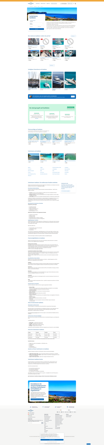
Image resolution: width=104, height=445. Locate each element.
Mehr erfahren (43, 437)
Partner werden (68, 416)
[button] (37, 3)
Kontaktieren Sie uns (32, 417)
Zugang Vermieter (69, 415)
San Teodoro (67, 172)
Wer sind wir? (46, 415)
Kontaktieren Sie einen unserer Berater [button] (37, 399)
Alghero (29, 167)
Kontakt (73, 96)
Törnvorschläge (57, 427)
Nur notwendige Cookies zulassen (52, 441)
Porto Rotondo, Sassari (56, 172)
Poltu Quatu (66, 170)
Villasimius (29, 175)
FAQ (45, 422)
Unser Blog (46, 430)
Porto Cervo (42, 172)
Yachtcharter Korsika (58, 421)
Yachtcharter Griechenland (59, 419)
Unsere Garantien (47, 417)
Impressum (46, 426)
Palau (53, 170)
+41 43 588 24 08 (31, 414)
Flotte (56, 426)
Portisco (29, 172)
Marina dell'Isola (67, 169)
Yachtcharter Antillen (58, 422)
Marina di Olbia (31, 287)
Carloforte (29, 169)
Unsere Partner (46, 419)
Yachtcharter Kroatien (58, 416)
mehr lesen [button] (36, 118)
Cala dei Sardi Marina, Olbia (56, 167)
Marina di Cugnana (31, 170)
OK (42, 422)
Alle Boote (51, 65)
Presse (45, 423)
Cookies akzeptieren (52, 439)
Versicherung (46, 421)
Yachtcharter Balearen (58, 417)
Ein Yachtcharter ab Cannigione (33, 312)
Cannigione (66, 167)
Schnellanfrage (57, 428)
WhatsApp (30, 415)
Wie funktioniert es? (47, 416)
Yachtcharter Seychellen (59, 423)
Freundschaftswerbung (48, 420)
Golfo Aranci (42, 169)
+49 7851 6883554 (31, 412)
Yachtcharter (31, 6)
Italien (38, 6)
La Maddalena (54, 169)
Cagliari (41, 167)
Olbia (41, 170)
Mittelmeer (35, 6)
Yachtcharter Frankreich (59, 420)
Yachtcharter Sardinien (58, 415)
